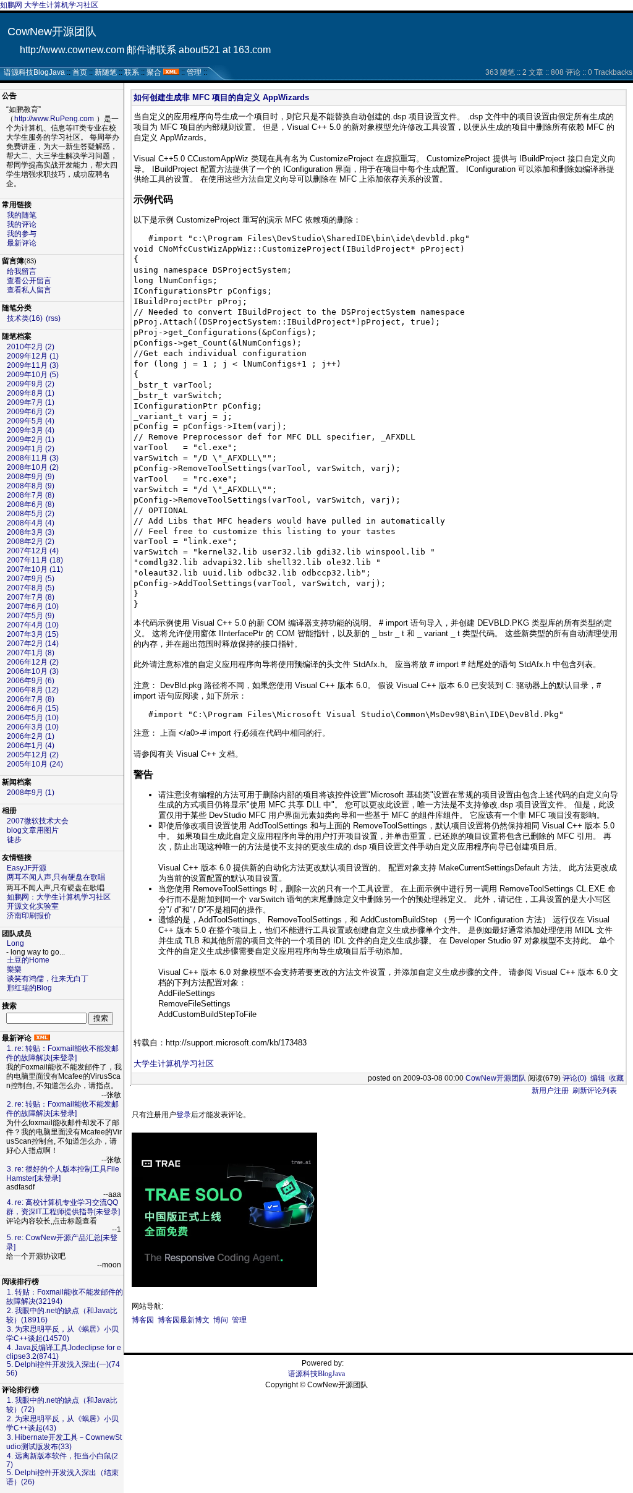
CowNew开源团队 (51, 31)
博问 (220, 1320)
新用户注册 (550, 1090)
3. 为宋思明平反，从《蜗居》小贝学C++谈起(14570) (62, 1333)
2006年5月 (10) (33, 717)
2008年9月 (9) (30, 476)
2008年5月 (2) (30, 513)
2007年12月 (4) (33, 551)
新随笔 (106, 72)
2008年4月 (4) (30, 523)
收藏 (616, 1078)
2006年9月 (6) (30, 680)
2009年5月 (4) (30, 421)
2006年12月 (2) (33, 662)
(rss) (53, 318)
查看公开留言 (29, 280)
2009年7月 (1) (30, 402)
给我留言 (21, 271)
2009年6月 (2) (30, 411)
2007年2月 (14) (33, 643)
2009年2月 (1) (30, 439)
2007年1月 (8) (30, 653)
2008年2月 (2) (30, 541)
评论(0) (575, 1078)
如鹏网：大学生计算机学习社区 (59, 897)
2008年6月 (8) (30, 504)
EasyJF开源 (26, 868)
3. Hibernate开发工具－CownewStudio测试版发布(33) (64, 1442)
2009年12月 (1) (33, 356)
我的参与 (21, 233)
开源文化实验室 (33, 906)
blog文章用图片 (33, 830)
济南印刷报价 (29, 915)
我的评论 (21, 224)
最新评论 (21, 243)
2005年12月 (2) (33, 755)
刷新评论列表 (594, 1090)
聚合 (154, 72)
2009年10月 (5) (33, 374)
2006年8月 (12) (33, 690)
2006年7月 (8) (30, 699)
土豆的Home (28, 960)
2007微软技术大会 (38, 821)
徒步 (14, 839)
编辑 (597, 1078)
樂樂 (14, 969)
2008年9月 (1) (30, 792)
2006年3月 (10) (33, 727)
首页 (79, 72)
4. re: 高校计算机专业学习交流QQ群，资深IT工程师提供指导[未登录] (63, 1207)
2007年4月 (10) (33, 625)
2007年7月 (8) (30, 597)
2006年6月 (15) (33, 708)
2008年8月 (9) (30, 486)
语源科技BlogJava (34, 72)
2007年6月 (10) (33, 606)
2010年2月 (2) (30, 347)
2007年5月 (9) (30, 615)
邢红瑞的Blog (29, 988)
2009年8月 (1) (30, 393)
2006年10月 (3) (33, 671)
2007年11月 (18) (35, 560)
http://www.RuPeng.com (54, 118)
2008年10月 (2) (33, 467)
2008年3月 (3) (30, 532)
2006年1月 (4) (30, 745)
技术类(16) (25, 318)
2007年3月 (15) (33, 634)
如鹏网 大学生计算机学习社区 (49, 5)
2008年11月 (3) (33, 458)
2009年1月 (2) (30, 449)
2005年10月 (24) (35, 764)
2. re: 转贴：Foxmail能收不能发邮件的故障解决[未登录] (62, 1108)
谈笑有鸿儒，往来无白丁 (47, 978)
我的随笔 (21, 215)
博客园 (143, 1320)
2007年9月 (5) (30, 578)
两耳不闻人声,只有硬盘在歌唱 (56, 877)
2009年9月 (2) (30, 384)
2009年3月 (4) (30, 430)
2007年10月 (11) (35, 569)
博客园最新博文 (184, 1320)
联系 (131, 72)
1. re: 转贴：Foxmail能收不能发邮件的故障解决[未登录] (62, 1053)
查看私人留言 (29, 290)
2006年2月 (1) (30, 736)
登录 (183, 1114)
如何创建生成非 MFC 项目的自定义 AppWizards (221, 97)
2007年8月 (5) (30, 588)
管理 (194, 72)
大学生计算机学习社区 (174, 1063)
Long (15, 943)
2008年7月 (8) (30, 495)
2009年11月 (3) (33, 365)
